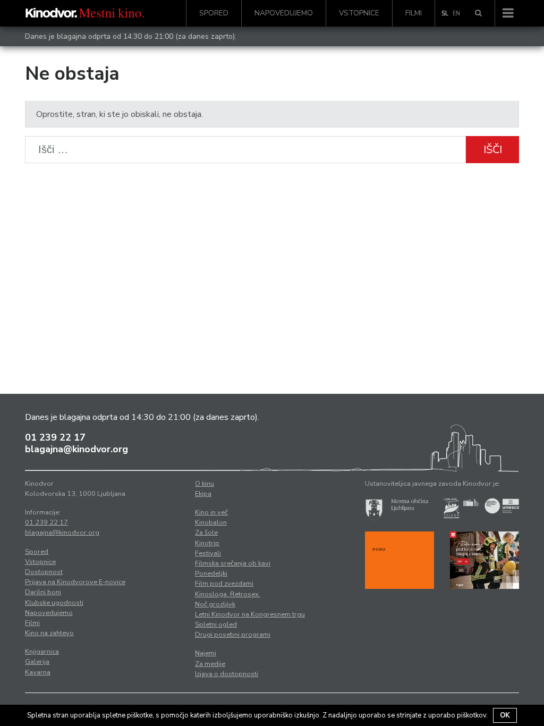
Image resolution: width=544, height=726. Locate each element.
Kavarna (37, 672)
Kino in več (211, 512)
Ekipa (203, 494)
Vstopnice (359, 13)
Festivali (208, 553)
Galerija (37, 661)
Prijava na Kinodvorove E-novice (75, 582)
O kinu (204, 483)
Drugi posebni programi (232, 634)
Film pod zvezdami (224, 583)
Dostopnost (44, 572)
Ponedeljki (211, 573)
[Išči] (478, 13)
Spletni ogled (216, 624)
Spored (213, 13)
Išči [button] (492, 149)
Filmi (413, 13)
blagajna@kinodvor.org (76, 449)
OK (505, 715)
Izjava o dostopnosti (226, 674)
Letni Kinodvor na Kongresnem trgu (250, 614)
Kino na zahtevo (49, 633)
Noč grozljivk (215, 604)
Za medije (210, 664)
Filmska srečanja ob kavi (232, 563)
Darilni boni (43, 592)
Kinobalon (211, 522)
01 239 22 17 (55, 437)
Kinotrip (207, 543)
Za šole (206, 532)
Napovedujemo (283, 13)
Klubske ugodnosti (54, 602)
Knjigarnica (42, 651)
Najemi (205, 653)
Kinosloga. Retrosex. (227, 594)
